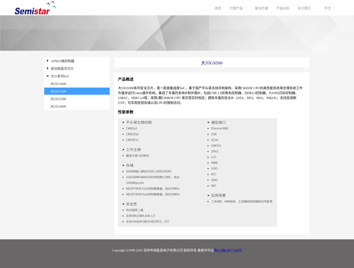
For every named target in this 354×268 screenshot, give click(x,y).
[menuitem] (218, 8)
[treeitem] (77, 60)
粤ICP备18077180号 (228, 250)
